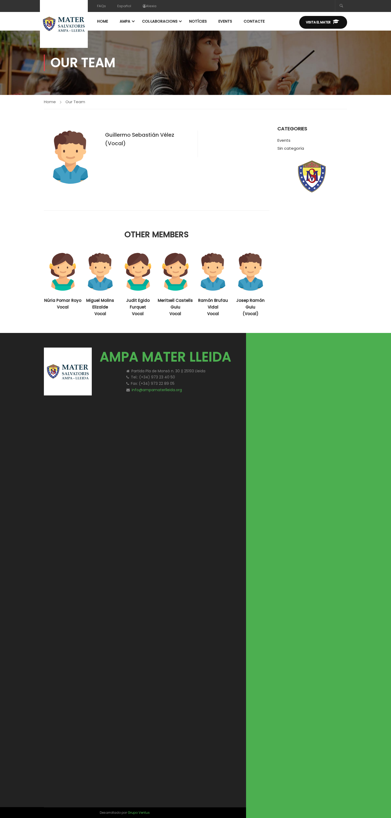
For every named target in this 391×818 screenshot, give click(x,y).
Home (50, 102)
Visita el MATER (318, 22)
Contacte (254, 21)
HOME (102, 21)
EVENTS (225, 21)
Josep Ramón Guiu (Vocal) (250, 307)
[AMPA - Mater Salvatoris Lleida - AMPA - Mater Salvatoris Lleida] (64, 24)
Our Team (75, 102)
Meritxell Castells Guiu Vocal (175, 307)
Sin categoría (290, 148)
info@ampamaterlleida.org (157, 390)
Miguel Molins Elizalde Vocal (100, 307)
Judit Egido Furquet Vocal (138, 307)
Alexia (151, 6)
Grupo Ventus (139, 812)
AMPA (125, 21)
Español (124, 6)
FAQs (101, 6)
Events (283, 140)
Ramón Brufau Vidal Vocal (213, 307)
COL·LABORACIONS (159, 21)
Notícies (198, 21)
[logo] (302, 353)
